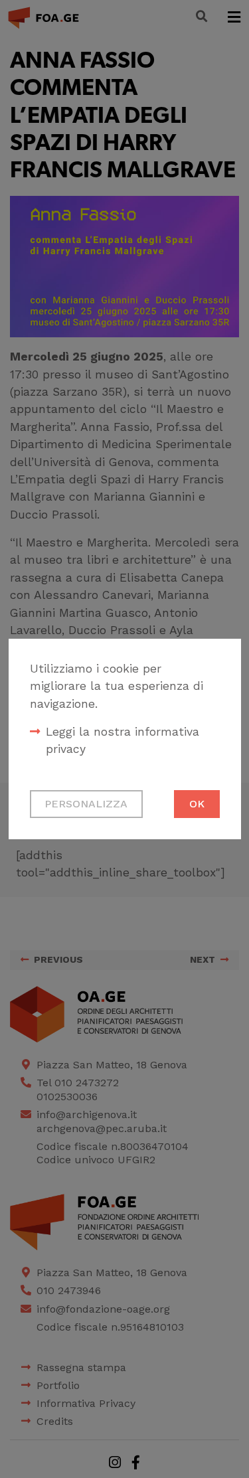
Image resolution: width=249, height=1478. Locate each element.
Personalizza (85, 803)
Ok (197, 803)
